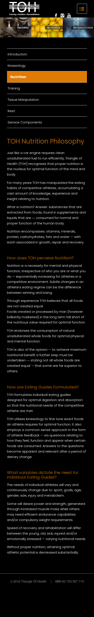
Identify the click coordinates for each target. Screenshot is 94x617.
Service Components (25, 122)
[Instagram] (62, 15)
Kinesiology (17, 65)
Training (14, 88)
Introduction (17, 54)
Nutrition (18, 77)
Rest (11, 111)
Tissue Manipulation (23, 99)
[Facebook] (56, 15)
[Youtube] (69, 15)
